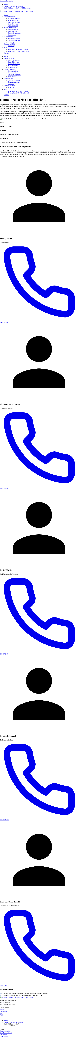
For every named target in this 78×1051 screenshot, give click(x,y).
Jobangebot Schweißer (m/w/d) (18, 49)
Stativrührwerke (13, 24)
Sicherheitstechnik (14, 38)
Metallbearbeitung (10, 27)
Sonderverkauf (13, 26)
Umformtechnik (13, 31)
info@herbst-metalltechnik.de (13, 6)
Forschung (11, 46)
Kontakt (6, 53)
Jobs (5, 47)
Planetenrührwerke (14, 18)
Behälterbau (12, 35)
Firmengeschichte (9, 44)
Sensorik (11, 42)
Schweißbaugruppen (14, 33)
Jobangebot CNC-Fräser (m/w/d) (18, 51)
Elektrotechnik (8, 37)
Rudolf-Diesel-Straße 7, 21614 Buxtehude (17, 8)
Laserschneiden (13, 29)
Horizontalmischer (14, 22)
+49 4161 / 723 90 (10, 4)
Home (6, 15)
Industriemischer (9, 17)
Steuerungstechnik (14, 40)
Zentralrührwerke (13, 20)
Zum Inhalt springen (6, 1)
